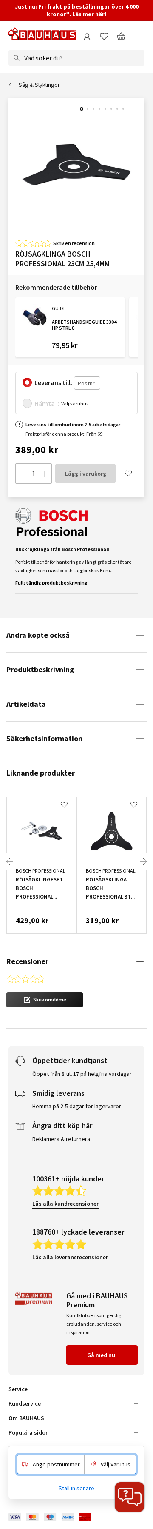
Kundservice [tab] (24, 1403)
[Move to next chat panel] (129, 1497)
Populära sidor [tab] (28, 1432)
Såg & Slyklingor (39, 85)
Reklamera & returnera (61, 1139)
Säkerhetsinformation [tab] (44, 738)
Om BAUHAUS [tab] (26, 1418)
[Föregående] (9, 861)
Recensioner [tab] (27, 961)
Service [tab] (18, 1389)
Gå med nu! (102, 1355)
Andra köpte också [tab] (38, 635)
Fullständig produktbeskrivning (51, 582)
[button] (44, 999)
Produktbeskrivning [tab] (40, 669)
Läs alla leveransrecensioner (70, 1257)
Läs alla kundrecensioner (65, 1203)
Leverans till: (53, 382)
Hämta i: (47, 403)
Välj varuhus (74, 403)
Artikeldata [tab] (26, 704)
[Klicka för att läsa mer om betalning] (56, 1517)
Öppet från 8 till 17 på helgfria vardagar (82, 1074)
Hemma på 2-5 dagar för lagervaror (76, 1106)
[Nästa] (143, 861)
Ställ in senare (76, 1488)
